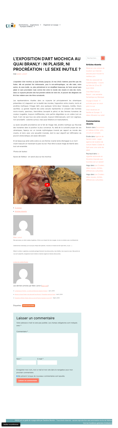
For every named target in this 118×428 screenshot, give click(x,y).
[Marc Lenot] (23, 235)
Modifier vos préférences (11, 424)
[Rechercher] (103, 58)
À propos (18, 208)
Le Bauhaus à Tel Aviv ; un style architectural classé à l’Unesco (31, 291)
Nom (18, 359)
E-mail (40, 359)
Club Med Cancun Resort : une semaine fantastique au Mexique (95, 94)
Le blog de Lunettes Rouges (20, 262)
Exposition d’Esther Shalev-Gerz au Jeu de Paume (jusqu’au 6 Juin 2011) (33, 298)
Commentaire (22, 331)
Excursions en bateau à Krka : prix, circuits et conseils (95, 130)
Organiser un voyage (50, 25)
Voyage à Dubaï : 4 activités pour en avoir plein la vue (94, 103)
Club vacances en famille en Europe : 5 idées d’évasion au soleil (95, 112)
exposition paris (28, 305)
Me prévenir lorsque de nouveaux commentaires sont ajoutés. (41, 376)
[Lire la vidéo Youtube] (47, 185)
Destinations (23, 25)
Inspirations (34, 25)
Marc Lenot (22, 74)
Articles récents (21, 211)
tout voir (45, 286)
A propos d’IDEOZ (26, 26)
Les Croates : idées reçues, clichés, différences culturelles (95, 168)
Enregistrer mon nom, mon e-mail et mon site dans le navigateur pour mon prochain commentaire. (44, 371)
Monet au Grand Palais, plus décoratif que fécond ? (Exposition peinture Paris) (35, 294)
